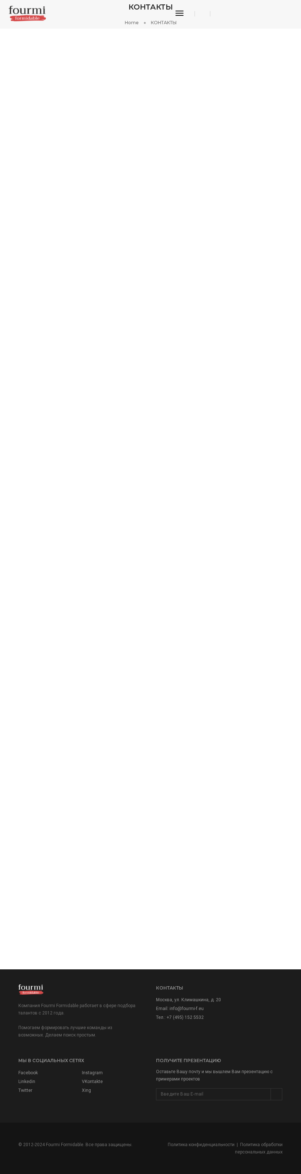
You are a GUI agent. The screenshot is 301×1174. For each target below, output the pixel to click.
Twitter (25, 1090)
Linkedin (26, 1081)
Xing (86, 1090)
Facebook (28, 1072)
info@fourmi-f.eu (187, 1008)
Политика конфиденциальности (201, 1144)
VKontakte (92, 1081)
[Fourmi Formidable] (27, 13)
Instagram (92, 1072)
